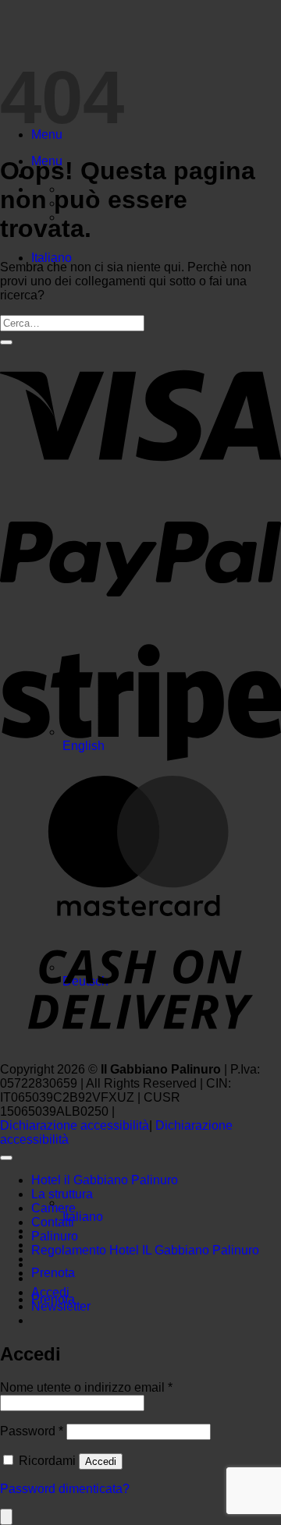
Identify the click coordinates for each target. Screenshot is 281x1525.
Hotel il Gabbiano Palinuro (104, 1180)
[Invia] (6, 342)
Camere (53, 1208)
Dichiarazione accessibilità (74, 1125)
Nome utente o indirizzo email (86, 1387)
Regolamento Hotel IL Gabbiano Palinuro (145, 1250)
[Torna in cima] (6, 1157)
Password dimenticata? (65, 1488)
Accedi (100, 1461)
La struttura (62, 1194)
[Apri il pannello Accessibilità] (6, 1517)
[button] (61, 1306)
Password (31, 1431)
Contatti (52, 1222)
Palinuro (54, 1236)
